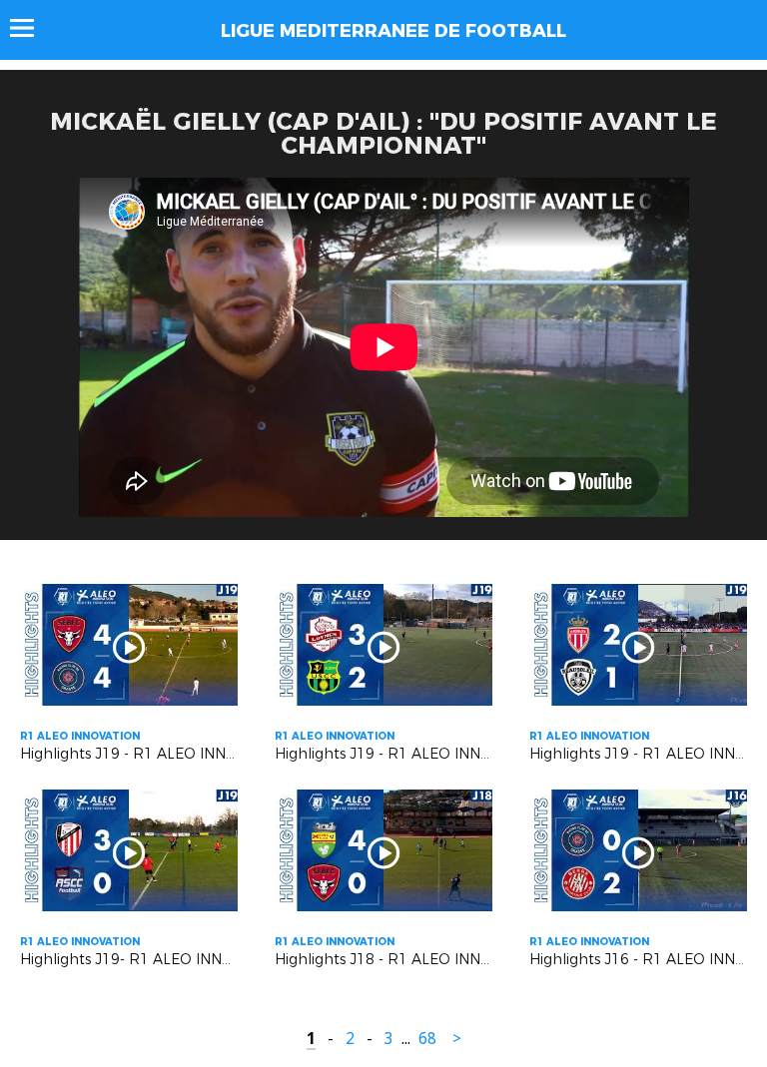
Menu (31, 28)
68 (427, 1038)
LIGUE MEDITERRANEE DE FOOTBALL (393, 31)
